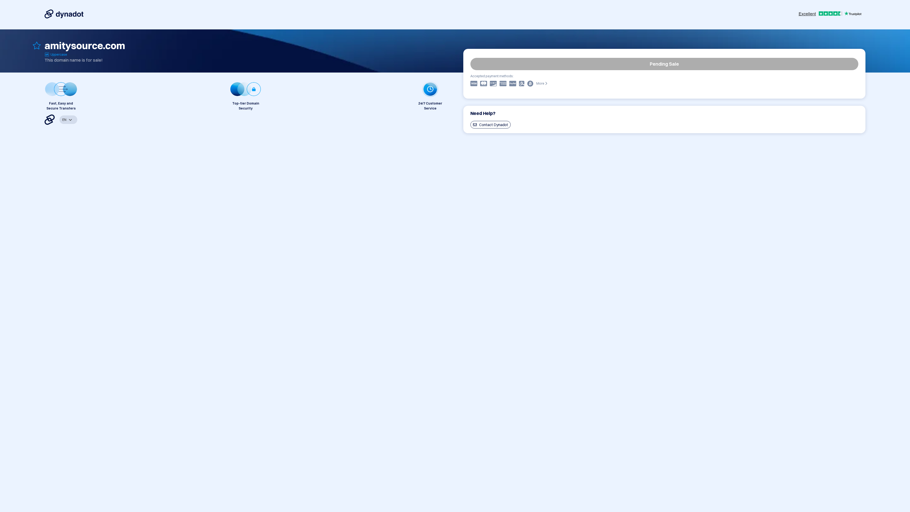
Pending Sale (664, 64)
